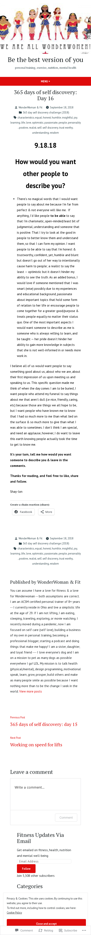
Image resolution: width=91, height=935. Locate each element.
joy (75, 117)
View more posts (30, 691)
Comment (66, 817)
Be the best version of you (45, 59)
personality (74, 122)
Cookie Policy (14, 912)
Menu (53, 81)
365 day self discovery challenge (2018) (46, 112)
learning (15, 122)
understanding (40, 132)
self (39, 127)
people (63, 122)
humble (56, 117)
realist (32, 127)
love (28, 122)
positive (23, 127)
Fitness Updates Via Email (40, 837)
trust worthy (66, 127)
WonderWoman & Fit (30, 107)
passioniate (51, 122)
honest (47, 117)
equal (38, 117)
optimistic (37, 122)
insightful (67, 117)
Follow (26, 868)
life (23, 122)
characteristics (26, 117)
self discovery (50, 127)
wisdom (54, 132)
